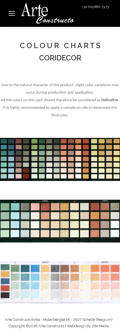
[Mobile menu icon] (11, 13)
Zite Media (100, 326)
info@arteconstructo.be (94, 20)
